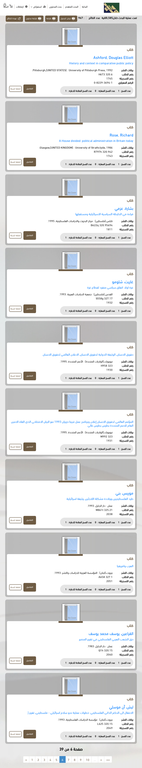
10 (87, 759)
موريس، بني (124, 493)
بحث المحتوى (55, 6)
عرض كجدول (66, 18)
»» (108, 759)
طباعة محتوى (31, 18)
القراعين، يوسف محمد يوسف (111, 633)
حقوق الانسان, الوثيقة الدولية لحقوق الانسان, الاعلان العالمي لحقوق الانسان (88, 354)
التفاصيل (29, 88)
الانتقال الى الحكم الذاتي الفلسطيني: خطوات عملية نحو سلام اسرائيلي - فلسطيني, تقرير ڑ (80, 712)
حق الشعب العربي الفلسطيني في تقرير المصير (106, 639)
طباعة (48, 18)
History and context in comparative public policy (101, 62)
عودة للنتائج (12, 18)
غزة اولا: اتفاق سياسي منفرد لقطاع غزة (110, 287)
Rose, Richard (121, 135)
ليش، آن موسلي (121, 706)
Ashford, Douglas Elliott (113, 57)
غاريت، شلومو (122, 281)
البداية (84, 6)
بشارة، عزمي (124, 208)
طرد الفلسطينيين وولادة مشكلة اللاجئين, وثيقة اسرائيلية (99, 498)
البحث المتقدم (71, 6)
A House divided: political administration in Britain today (96, 140)
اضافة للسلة (15, 88)
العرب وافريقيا (125, 565)
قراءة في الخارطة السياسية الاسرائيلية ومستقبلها (104, 213)
